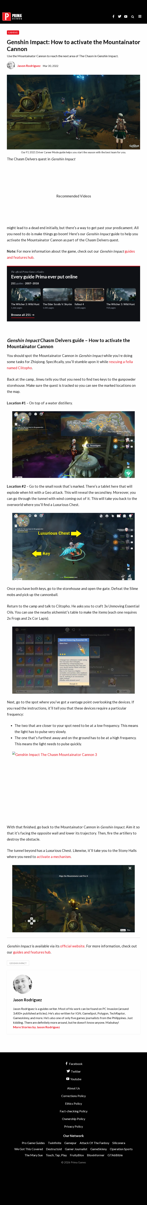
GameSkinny (98, 1149)
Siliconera (118, 1143)
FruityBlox (77, 1155)
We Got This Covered (28, 1149)
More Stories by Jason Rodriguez (36, 1027)
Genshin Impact (18, 963)
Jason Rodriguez (29, 65)
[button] (140, 16)
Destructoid (54, 1149)
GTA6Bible (115, 1155)
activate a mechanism (54, 857)
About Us (73, 1088)
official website (72, 946)
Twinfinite (54, 1143)
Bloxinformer (96, 1155)
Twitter (75, 1071)
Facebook (75, 1064)
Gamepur (70, 1143)
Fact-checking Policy (73, 1111)
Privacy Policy (73, 1126)
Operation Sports (121, 1149)
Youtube (75, 1079)
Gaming (13, 32)
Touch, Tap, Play (56, 1155)
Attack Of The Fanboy (94, 1143)
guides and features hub (32, 952)
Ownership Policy (73, 1119)
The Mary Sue (33, 1155)
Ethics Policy (73, 1103)
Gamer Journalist (76, 1149)
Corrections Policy (73, 1096)
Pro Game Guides (33, 1143)
